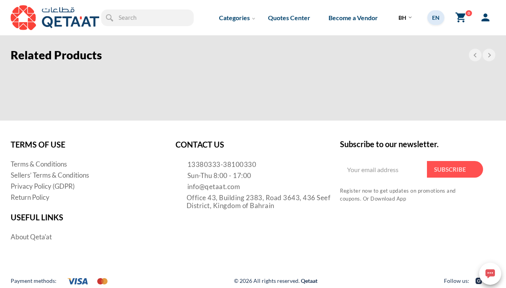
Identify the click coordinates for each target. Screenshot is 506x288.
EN (436, 17)
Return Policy (30, 197)
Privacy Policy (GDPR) (43, 186)
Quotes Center (289, 17)
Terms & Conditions (39, 164)
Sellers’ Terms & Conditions (50, 175)
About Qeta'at (31, 237)
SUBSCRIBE (450, 169)
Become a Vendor (353, 17)
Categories (234, 17)
